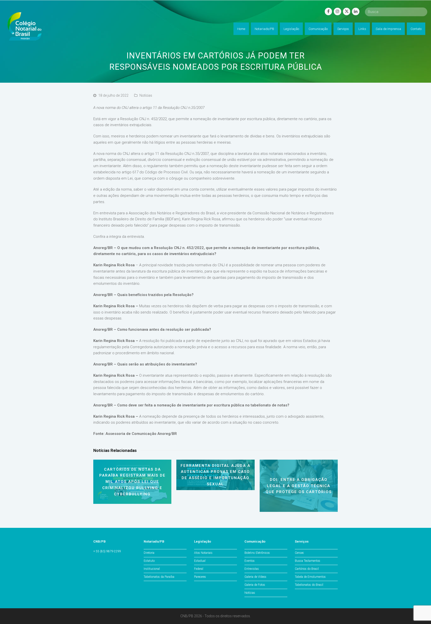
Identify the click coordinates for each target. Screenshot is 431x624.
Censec (299, 553)
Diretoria (149, 553)
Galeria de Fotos (254, 585)
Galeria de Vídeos (255, 577)
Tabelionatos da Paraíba (159, 577)
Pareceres (200, 577)
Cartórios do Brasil (307, 569)
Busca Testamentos (307, 561)
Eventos (249, 561)
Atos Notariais (203, 553)
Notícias (145, 95)
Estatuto (149, 561)
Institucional (152, 569)
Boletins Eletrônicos (257, 553)
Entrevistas (251, 569)
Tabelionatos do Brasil (309, 585)
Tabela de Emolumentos (310, 577)
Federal (198, 569)
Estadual (200, 561)
